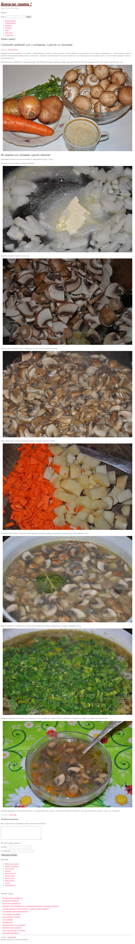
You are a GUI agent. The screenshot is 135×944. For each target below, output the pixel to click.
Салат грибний (7, 919)
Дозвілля (8, 28)
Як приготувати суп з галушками (13, 925)
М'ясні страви (10, 876)
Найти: (3, 17)
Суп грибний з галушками (11, 914)
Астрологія (9, 35)
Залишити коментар (12, 49)
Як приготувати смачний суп (12, 898)
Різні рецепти (9, 880)
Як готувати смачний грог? (11, 903)
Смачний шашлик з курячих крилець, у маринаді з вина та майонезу (26, 909)
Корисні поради (10, 873)
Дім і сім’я (8, 32)
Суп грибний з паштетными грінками (15, 911)
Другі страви (9, 868)
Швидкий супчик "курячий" (12, 927)
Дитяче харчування (11, 866)
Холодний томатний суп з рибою (13, 930)
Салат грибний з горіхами (11, 917)
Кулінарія (8, 25)
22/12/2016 (4, 49)
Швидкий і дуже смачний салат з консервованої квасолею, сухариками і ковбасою (30, 906)
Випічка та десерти (11, 864)
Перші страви (13, 815)
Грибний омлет (7, 922)
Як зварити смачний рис (10, 900)
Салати (7, 883)
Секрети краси (10, 23)
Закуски (8, 871)
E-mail (3, 851)
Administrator (11, 937)
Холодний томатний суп (10, 933)
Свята (7, 30)
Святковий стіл (10, 885)
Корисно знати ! (16, 4)
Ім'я (2, 847)
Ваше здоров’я (10, 21)
